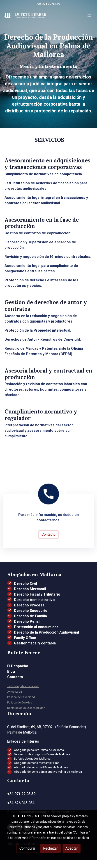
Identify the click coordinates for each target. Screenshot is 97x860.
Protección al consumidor (36, 627)
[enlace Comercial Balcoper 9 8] (48, 494)
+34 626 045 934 (21, 803)
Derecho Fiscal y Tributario (37, 594)
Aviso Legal (15, 691)
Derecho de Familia (30, 616)
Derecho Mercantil (30, 589)
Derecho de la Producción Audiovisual (46, 632)
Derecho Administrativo (34, 600)
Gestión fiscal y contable (35, 643)
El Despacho (17, 666)
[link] (25, 15)
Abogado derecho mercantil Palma (36, 763)
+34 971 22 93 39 (21, 794)
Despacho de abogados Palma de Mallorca (42, 754)
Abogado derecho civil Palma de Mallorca (41, 767)
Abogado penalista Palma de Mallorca (39, 750)
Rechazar (50, 848)
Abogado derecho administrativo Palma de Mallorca (48, 771)
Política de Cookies (19, 702)
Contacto (48, 534)
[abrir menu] (89, 15)
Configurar (27, 848)
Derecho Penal (26, 621)
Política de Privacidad (21, 697)
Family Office (25, 638)
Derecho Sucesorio (30, 610)
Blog (11, 671)
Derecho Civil (25, 583)
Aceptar (71, 848)
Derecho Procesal (29, 605)
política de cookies (76, 838)
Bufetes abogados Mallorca (32, 758)
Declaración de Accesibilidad (26, 708)
